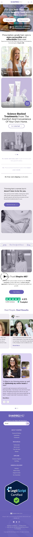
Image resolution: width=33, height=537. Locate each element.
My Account (17, 447)
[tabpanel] (16, 141)
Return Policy (16, 470)
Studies (17, 451)
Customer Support (16, 458)
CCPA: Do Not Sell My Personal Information (18, 527)
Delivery (16, 468)
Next (31, 244)
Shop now (27, 103)
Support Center (16, 472)
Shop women (23, 20)
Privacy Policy (22, 525)
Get (15, 126)
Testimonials (16, 445)
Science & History (16, 433)
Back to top (31, 535)
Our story (16, 292)
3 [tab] (17, 154)
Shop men (9, 20)
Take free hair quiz (10, 204)
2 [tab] (16, 154)
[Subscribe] (28, 423)
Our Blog (16, 461)
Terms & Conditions (12, 525)
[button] (1, 2)
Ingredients (16, 435)
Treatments (16, 437)
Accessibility (17, 528)
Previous (1, 244)
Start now (27, 72)
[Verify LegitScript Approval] (16, 493)
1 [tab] (15, 154)
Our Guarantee (16, 475)
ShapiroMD (16, 416)
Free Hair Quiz (16, 449)
